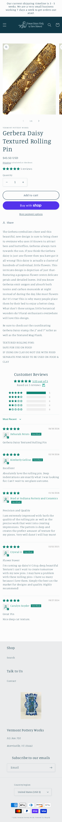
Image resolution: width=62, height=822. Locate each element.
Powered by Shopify (42, 817)
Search (11, 657)
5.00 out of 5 (40, 381)
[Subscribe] (51, 767)
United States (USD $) (29, 792)
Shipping (7, 162)
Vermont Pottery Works (26, 817)
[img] (11, 429)
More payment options (31, 214)
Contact (11, 680)
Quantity (7, 175)
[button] (4, 25)
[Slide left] (23, 121)
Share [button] (10, 222)
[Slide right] (39, 121)
